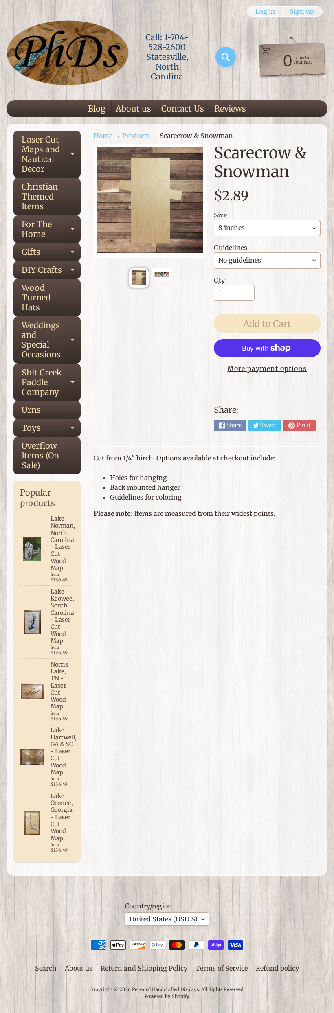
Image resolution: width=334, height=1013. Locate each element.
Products (136, 136)
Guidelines (230, 247)
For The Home (51, 229)
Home (103, 136)
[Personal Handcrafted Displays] (68, 57)
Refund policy (277, 968)
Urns (31, 410)
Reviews (230, 108)
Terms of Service (222, 968)
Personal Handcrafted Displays (165, 989)
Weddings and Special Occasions (51, 340)
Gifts (51, 254)
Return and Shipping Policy (144, 968)
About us (133, 108)
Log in (265, 11)
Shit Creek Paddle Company (51, 382)
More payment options (267, 368)
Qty (219, 280)
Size (220, 215)
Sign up (302, 11)
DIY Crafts (51, 272)
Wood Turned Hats (36, 297)
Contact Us (182, 108)
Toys (51, 430)
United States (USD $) (164, 919)
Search (46, 968)
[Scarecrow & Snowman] (139, 278)
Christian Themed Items (40, 196)
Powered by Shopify (167, 996)
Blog (96, 108)
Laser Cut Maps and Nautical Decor (51, 154)
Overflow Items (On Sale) (40, 455)
